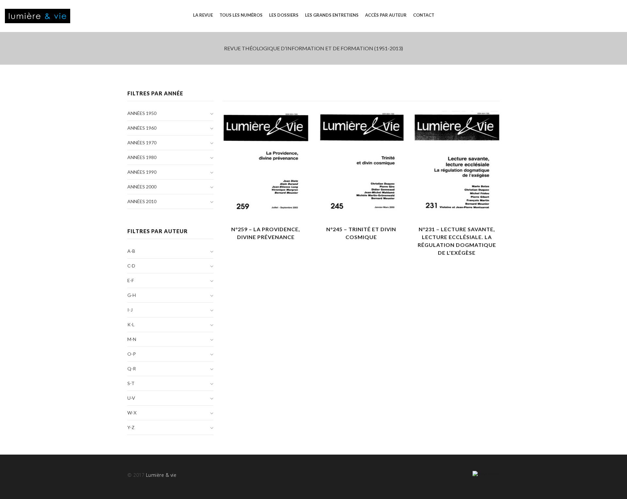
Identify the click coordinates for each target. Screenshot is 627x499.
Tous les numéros (241, 15)
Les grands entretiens (332, 15)
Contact (423, 15)
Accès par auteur (386, 15)
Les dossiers (283, 15)
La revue (203, 15)
